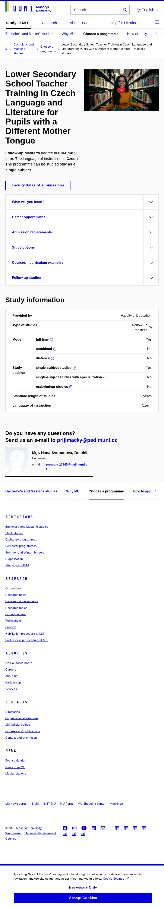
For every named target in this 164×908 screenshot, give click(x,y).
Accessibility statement (40, 833)
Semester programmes (21, 546)
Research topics (16, 607)
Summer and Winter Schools (24, 552)
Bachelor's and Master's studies (29, 34)
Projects (10, 627)
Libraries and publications (22, 731)
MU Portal (66, 803)
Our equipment (15, 614)
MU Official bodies (17, 724)
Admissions (19, 517)
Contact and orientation (21, 737)
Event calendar (15, 760)
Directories (12, 711)
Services (11, 689)
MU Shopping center (91, 803)
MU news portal (15, 803)
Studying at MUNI (17, 565)
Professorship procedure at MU (26, 640)
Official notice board (18, 663)
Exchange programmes (21, 539)
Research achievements (21, 601)
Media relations (15, 773)
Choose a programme (101, 34)
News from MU (15, 767)
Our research (14, 588)
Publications (13, 620)
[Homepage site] (28, 7)
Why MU (68, 34)
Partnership (13, 682)
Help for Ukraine (123, 23)
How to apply (137, 34)
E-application (14, 559)
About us (16, 653)
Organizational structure (21, 718)
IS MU (35, 803)
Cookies (10, 838)
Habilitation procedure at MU (24, 633)
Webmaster (13, 833)
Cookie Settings (113, 878)
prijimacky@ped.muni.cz (87, 440)
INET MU (49, 803)
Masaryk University (29, 828)
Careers (10, 669)
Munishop (116, 803)
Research (16, 578)
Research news (15, 594)
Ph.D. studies (14, 533)
